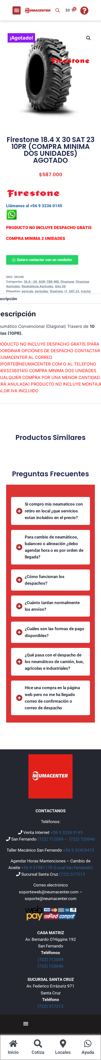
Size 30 (60, 286)
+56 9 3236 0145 (66, 832)
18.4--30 (30, 281)
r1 (65, 291)
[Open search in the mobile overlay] (57, 10)
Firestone (67, 281)
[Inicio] (13, 1044)
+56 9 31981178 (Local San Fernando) (57, 867)
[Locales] (63, 1044)
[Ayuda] (88, 1044)
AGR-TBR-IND (49, 281)
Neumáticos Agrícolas (37, 286)
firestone (56, 291)
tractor (86, 291)
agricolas (41, 291)
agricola (27, 291)
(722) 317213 (72, 874)
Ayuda (88, 1052)
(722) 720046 (82, 839)
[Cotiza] (38, 1044)
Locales (63, 1052)
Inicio (13, 1052)
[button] (17, 10)
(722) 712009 (50, 959)
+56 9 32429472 (78, 850)
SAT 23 (74, 291)
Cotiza (38, 1052)
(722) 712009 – (53, 839)
